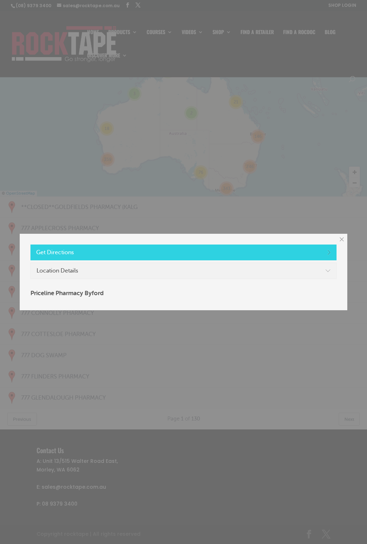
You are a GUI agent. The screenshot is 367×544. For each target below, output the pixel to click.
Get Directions (55, 252)
